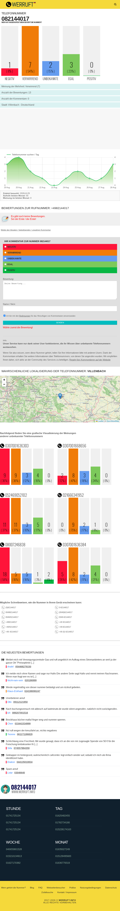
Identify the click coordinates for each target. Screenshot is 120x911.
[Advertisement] (60, 128)
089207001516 (20, 713)
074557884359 (22, 748)
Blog (32, 887)
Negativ (11, 247)
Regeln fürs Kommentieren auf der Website (89, 359)
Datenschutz (111, 887)
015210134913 (14, 856)
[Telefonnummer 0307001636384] (85, 583)
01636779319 (62, 863)
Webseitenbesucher (56, 887)
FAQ (40, 887)
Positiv (11, 270)
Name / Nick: (9, 304)
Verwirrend (14, 252)
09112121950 (20, 702)
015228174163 (63, 829)
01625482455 (62, 815)
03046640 (19, 772)
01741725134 (13, 815)
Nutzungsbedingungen (90, 887)
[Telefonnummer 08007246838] (27, 583)
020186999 (31, 680)
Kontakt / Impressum (67, 892)
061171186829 (24, 734)
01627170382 (13, 863)
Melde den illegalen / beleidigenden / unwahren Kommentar (26, 230)
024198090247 (32, 691)
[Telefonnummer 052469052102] (27, 533)
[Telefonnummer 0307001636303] (27, 484)
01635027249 (62, 849)
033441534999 (23, 723)
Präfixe (72, 887)
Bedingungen (24, 316)
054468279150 (23, 666)
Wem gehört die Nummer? (13, 887)
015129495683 (63, 856)
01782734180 (62, 822)
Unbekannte (14, 258)
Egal (10, 264)
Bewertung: (8, 279)
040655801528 (14, 849)
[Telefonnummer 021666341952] (85, 533)
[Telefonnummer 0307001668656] (85, 484)
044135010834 (24, 762)
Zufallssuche (47, 892)
